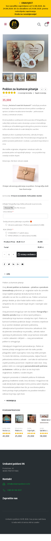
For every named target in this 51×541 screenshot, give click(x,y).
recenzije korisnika (25, 93)
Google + (18, 264)
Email (22, 264)
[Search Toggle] (39, 24)
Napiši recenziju (40, 93)
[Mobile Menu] (5, 24)
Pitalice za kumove (18, 196)
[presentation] (5, 53)
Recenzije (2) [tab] (11, 400)
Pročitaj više (44, 418)
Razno (39, 196)
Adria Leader (34, 522)
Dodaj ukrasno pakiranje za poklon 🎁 (17, 221)
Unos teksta (8, 212)
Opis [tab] (8, 274)
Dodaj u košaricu (28, 254)
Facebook (4, 264)
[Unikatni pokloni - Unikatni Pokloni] (14, 24)
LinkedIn (13, 264)
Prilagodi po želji (7, 418)
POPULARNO (31, 196)
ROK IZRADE (8, 229)
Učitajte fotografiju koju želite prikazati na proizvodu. (22, 204)
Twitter (9, 264)
